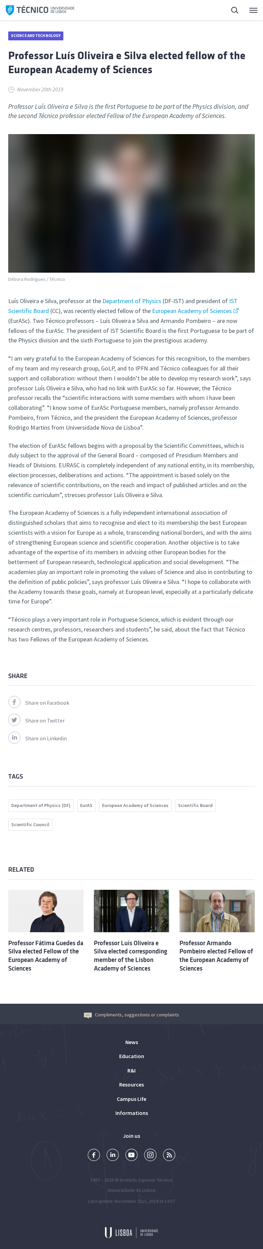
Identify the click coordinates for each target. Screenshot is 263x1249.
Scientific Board (195, 805)
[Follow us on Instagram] (150, 1156)
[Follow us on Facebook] (94, 1156)
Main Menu (249, 10)
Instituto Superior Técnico (146, 1180)
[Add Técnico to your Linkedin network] (113, 1156)
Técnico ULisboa (40, 10)
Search (230, 10)
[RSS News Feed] (169, 1156)
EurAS (86, 805)
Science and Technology (36, 35)
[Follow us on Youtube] (131, 1156)
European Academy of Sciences (192, 311)
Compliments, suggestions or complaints (137, 1015)
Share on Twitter (45, 720)
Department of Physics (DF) (41, 805)
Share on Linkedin (46, 738)
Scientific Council (30, 824)
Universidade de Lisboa (131, 1190)
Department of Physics (131, 301)
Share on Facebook (47, 702)
